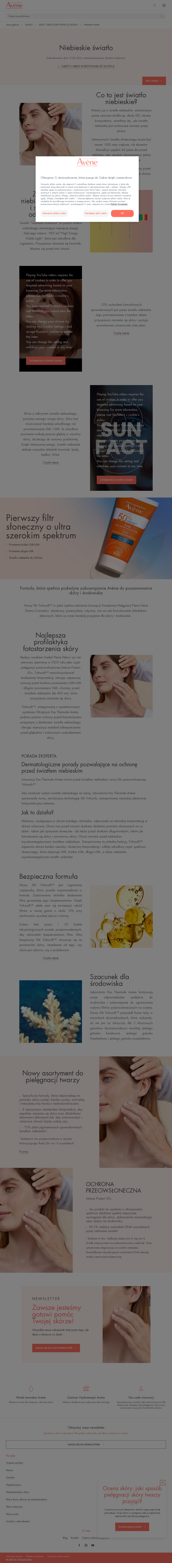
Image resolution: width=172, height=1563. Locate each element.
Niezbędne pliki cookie (96, 213)
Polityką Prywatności (119, 204)
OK (122, 213)
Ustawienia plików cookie (54, 213)
